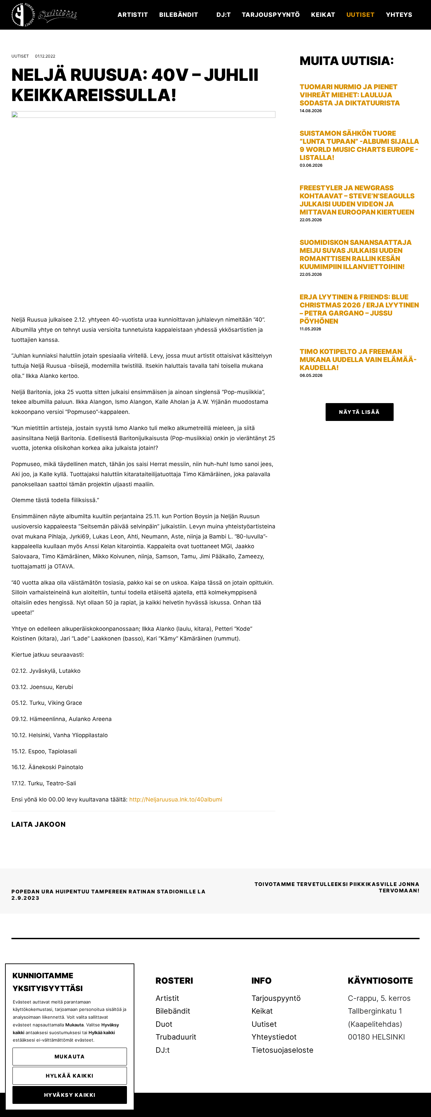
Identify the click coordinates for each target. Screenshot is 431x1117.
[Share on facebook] (16, 839)
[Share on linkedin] (44, 839)
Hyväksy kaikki (70, 1095)
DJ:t (224, 14)
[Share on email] (72, 839)
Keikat (323, 14)
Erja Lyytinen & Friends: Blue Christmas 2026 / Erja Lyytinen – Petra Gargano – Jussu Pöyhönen (359, 309)
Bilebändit (178, 14)
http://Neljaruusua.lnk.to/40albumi (175, 799)
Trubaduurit (176, 1036)
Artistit (133, 14)
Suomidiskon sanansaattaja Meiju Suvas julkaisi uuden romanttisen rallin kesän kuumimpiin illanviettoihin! (356, 254)
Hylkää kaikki (70, 1076)
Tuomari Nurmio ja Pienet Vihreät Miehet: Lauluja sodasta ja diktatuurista (350, 95)
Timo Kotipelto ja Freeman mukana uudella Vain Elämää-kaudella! (358, 360)
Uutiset (360, 14)
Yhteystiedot (274, 1036)
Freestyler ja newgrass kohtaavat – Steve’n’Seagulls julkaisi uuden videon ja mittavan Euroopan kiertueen (357, 200)
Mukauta (70, 1056)
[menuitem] (135, 15)
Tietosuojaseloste (282, 1050)
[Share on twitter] (30, 839)
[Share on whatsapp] (58, 839)
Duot (164, 1024)
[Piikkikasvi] (45, 15)
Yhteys (399, 14)
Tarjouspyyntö (271, 14)
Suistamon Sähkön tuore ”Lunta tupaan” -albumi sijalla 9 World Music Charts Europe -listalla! (359, 145)
